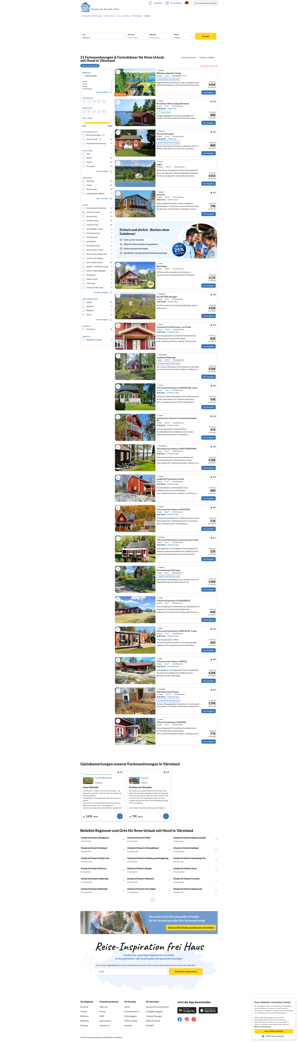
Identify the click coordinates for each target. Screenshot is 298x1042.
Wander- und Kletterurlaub (99, 266)
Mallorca (84, 1016)
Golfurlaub (99, 283)
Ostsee (83, 1011)
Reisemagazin (130, 1016)
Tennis (99, 314)
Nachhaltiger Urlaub (99, 229)
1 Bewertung (171, 108)
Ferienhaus (99, 329)
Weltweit (84, 1020)
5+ (104, 101)
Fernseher (99, 166)
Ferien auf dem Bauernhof (99, 254)
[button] (273, 1036)
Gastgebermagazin (154, 1011)
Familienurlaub (99, 220)
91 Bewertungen (173, 425)
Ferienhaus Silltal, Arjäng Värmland (173, 103)
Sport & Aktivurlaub (99, 262)
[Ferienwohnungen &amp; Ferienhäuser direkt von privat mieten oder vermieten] (99, 9)
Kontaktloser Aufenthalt (99, 208)
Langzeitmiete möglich (99, 193)
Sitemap (84, 1025)
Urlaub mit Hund (99, 212)
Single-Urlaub (99, 279)
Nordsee (84, 1007)
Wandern (99, 310)
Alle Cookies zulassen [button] (274, 1031)
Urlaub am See (99, 225)
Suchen (205, 36)
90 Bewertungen (173, 393)
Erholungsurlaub (99, 233)
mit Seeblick (99, 241)
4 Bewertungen (172, 200)
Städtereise (99, 275)
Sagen (159, 164)
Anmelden (158, 3)
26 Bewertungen (173, 332)
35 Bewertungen (173, 484)
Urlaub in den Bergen (99, 258)
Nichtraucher (99, 189)
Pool (99, 154)
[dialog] (274, 1019)
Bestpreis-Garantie (99, 339)
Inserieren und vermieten (157, 1007)
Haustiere (99, 181)
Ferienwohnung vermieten (205, 3)
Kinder (99, 185)
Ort (84, 35)
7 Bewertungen (172, 302)
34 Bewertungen (173, 636)
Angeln (99, 302)
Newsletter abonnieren (186, 971)
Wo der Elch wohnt (165, 134)
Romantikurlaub (99, 245)
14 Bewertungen (173, 514)
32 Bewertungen (173, 666)
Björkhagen (162, 266)
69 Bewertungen (173, 454)
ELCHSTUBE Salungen (167, 297)
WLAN (99, 158)
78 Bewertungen (173, 545)
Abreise (153, 34)
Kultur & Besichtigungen (99, 271)
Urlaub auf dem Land (99, 287)
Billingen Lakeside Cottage (169, 73)
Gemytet (161, 195)
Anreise (131, 34)
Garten (99, 162)
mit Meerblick (99, 237)
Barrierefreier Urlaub (99, 250)
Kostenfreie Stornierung (99, 143)
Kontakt (128, 1025)
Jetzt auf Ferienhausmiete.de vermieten (191, 927)
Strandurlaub (99, 216)
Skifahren (99, 306)
